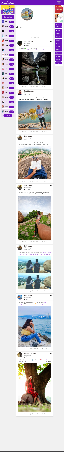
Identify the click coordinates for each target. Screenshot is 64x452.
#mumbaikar (32, 50)
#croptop (21, 304)
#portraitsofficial (46, 304)
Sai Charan (28, 136)
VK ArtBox (7, 54)
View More (59, 63)
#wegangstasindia (41, 50)
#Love (58, 53)
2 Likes (26, 299)
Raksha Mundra (8, 97)
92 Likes (27, 45)
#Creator (58, 46)
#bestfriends (22, 254)
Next (48, 68)
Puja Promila (28, 296)
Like (25, 86)
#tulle (44, 302)
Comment (35, 86)
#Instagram (59, 56)
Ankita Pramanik (30, 353)
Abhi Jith (7, 73)
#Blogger (58, 33)
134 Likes (27, 94)
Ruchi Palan (7, 59)
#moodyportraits (30, 254)
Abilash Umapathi (9, 68)
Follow (11, 21)
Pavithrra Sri (7, 83)
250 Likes (27, 249)
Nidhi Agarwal (8, 78)
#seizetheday (46, 254)
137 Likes (27, 189)
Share (45, 86)
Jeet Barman (28, 42)
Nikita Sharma (8, 26)
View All (8, 115)
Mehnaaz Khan (8, 111)
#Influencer (59, 43)
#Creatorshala (60, 30)
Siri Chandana (8, 50)
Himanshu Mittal (9, 21)
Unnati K (7, 87)
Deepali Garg (8, 92)
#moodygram (47, 252)
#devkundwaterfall (24, 50)
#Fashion (58, 36)
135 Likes (27, 140)
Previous (21, 68)
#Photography (60, 49)
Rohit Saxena (29, 91)
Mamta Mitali (8, 45)
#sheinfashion (45, 360)
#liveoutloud (38, 254)
